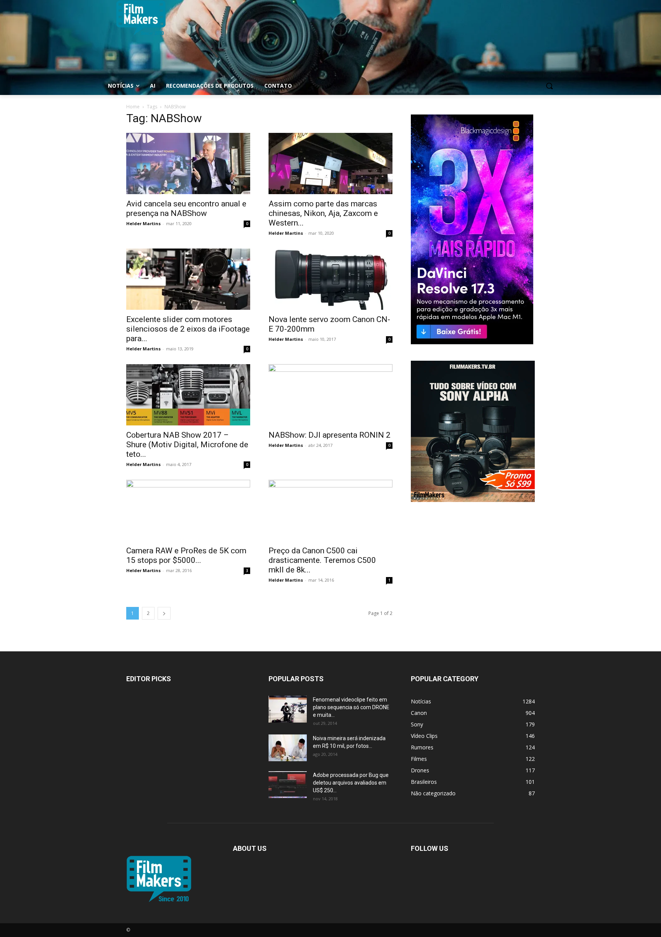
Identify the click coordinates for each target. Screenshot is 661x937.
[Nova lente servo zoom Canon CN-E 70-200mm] (330, 279)
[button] (549, 86)
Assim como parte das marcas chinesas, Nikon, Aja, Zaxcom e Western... (323, 213)
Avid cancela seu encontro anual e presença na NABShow (186, 208)
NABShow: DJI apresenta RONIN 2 (330, 435)
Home (133, 106)
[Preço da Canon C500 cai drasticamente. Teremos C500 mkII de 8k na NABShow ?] (330, 510)
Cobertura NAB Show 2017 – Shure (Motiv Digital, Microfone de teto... (187, 444)
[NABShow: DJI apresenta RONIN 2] (330, 394)
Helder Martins (143, 223)
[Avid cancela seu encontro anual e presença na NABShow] (188, 163)
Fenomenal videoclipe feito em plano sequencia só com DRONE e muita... (351, 707)
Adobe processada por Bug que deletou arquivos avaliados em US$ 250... (351, 782)
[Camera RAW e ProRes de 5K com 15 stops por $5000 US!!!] (188, 510)
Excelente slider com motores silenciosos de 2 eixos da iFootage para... (188, 329)
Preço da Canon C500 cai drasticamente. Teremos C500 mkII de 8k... (322, 560)
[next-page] (164, 613)
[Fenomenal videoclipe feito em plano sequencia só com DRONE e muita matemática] (288, 709)
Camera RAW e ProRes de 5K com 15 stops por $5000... (186, 555)
